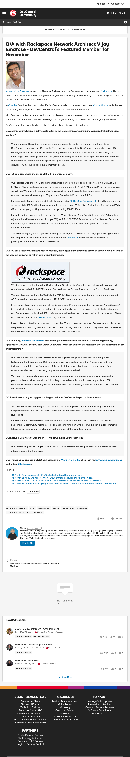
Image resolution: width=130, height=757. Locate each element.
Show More (67, 677)
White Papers (65, 704)
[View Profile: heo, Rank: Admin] (9, 631)
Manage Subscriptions (99, 701)
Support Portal (100, 713)
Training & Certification (65, 719)
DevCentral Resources (27, 660)
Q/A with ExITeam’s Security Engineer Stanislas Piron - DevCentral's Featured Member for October (64, 483)
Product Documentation (65, 701)
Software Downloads (99, 710)
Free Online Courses (65, 716)
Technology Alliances (30, 738)
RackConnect (46, 317)
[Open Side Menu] (4, 13)
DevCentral (72, 237)
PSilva (23, 528)
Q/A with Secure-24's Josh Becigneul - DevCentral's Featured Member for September (56, 480)
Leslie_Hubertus (22, 648)
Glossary (65, 707)
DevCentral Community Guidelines (33, 644)
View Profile (27, 543)
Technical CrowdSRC (30, 710)
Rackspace (106, 91)
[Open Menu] (125, 22)
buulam (18, 664)
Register (111, 13)
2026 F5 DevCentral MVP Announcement (37, 628)
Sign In (122, 13)
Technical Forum (30, 704)
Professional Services (100, 704)
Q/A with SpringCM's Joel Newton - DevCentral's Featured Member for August (53, 477)
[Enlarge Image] (65, 75)
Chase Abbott (100, 105)
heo (17, 632)
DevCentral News (30, 701)
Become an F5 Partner (30, 741)
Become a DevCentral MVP (30, 722)
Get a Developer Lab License (30, 719)
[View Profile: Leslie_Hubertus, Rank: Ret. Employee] (9, 647)
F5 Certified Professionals (83, 201)
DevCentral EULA (30, 716)
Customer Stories (65, 710)
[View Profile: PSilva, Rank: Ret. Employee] (12, 533)
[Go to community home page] (23, 13)
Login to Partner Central (30, 744)
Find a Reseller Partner (30, 735)
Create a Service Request (99, 707)
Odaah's (12, 105)
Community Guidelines (30, 713)
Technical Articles (13, 22)
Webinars (65, 713)
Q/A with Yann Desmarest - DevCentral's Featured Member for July (47, 475)
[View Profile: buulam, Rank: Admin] (9, 663)
